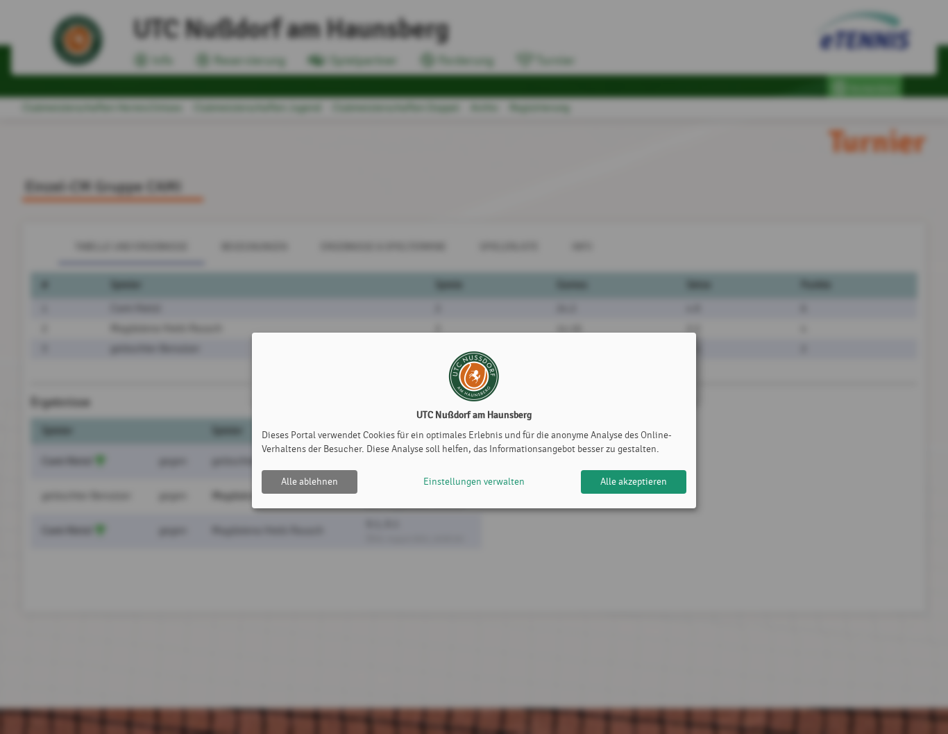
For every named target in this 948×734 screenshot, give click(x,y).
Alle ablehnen (309, 481)
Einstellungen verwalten (474, 481)
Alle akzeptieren (633, 481)
